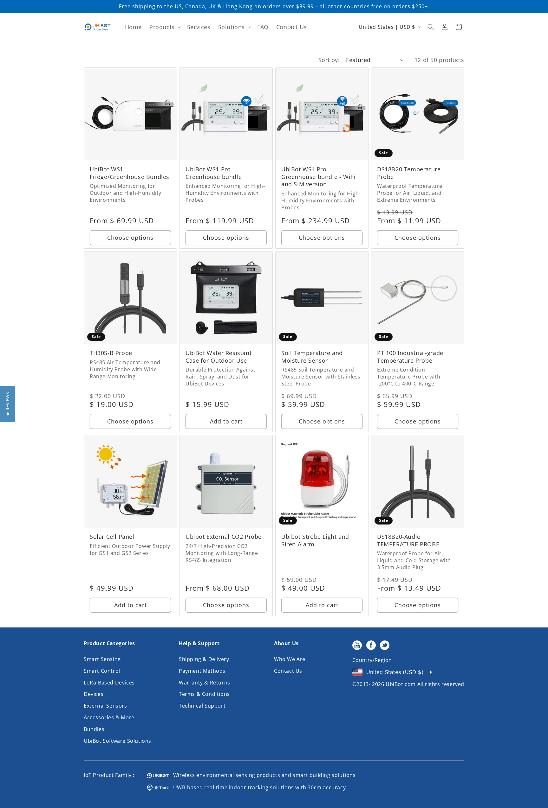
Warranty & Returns (204, 682)
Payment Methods (202, 670)
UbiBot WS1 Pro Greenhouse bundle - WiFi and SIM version (318, 177)
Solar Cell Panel (112, 536)
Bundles (94, 729)
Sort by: (329, 60)
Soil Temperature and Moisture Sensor (312, 356)
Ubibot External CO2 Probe (224, 536)
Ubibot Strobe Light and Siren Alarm (315, 540)
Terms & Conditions (204, 693)
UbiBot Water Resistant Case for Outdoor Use (218, 356)
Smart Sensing (102, 659)
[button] (164, 27)
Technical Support (202, 705)
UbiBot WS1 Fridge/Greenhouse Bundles (129, 173)
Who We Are (289, 659)
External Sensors (105, 705)
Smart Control (102, 670)
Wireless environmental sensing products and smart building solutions (262, 775)
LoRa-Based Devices (109, 682)
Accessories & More (109, 717)
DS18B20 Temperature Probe (408, 173)
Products (162, 27)
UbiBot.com (401, 684)
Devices (93, 693)
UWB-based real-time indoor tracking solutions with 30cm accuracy (257, 787)
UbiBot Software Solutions (117, 740)
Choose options (130, 237)
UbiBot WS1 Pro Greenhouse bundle (214, 173)
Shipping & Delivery (204, 659)
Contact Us (288, 670)
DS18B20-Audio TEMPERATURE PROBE (408, 540)
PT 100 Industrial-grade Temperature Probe (410, 356)
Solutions (231, 27)
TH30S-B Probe (111, 353)
